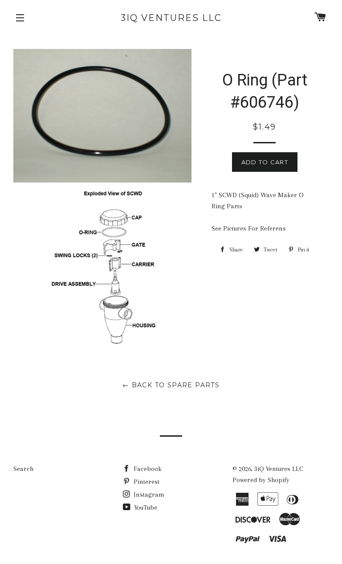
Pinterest (145, 482)
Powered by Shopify (260, 480)
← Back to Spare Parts (171, 385)
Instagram (148, 495)
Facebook (147, 469)
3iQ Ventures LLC (171, 17)
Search (23, 469)
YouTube (144, 507)
